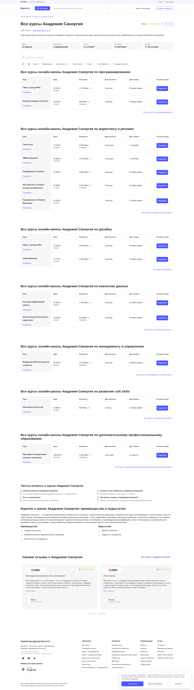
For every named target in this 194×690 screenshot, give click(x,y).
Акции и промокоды (143, 8)
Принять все (132, 684)
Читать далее (31, 591)
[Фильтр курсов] (28, 64)
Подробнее (27, 92)
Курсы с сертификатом (90, 651)
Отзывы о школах (164, 8)
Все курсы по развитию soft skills (157, 418)
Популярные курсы (89, 648)
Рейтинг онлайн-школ (165, 658)
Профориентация (118, 651)
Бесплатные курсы (89, 661)
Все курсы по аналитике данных (158, 330)
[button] (92, 613)
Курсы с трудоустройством (92, 655)
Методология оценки (165, 648)
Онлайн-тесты (117, 645)
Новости (144, 645)
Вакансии (144, 651)
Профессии (116, 658)
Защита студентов (147, 658)
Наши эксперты (146, 661)
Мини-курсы (86, 664)
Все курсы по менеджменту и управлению (153, 375)
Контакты (161, 651)
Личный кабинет (118, 667)
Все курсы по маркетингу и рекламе (156, 213)
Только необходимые (155, 684)
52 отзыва (168, 24)
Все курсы (85, 645)
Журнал (143, 648)
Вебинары (115, 661)
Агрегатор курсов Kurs (35, 641)
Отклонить (178, 684)
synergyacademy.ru (40, 30)
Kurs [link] (25, 8)
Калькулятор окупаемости (121, 664)
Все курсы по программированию (157, 112)
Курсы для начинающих (91, 658)
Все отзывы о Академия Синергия (155, 557)
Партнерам (145, 655)
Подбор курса (146, 664)
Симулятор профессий (120, 648)
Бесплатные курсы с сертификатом (95, 667)
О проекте (161, 645)
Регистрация (169, 2)
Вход (160, 2)
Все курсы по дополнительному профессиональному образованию (143, 467)
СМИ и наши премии (165, 655)
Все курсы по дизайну (162, 270)
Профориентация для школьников (124, 655)
